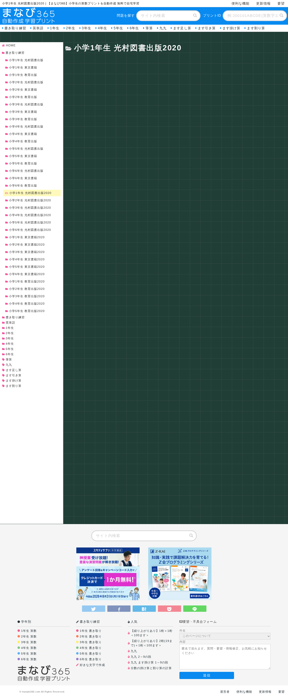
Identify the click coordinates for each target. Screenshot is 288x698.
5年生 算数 (29, 653)
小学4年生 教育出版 (23, 141)
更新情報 (263, 3)
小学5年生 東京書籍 (23, 156)
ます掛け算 (231, 28)
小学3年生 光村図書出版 (26, 104)
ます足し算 (182, 28)
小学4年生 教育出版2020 (27, 303)
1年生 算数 (29, 630)
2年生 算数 (29, 636)
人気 (134, 621)
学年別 (26, 621)
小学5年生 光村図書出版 (26, 148)
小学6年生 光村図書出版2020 (30, 229)
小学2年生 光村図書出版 (26, 82)
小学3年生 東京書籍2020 (27, 252)
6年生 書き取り (91, 659)
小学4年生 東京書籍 (23, 134)
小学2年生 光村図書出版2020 (30, 200)
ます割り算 (256, 28)
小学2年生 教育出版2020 (27, 288)
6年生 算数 (29, 659)
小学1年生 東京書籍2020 (27, 237)
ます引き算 (207, 28)
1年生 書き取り (91, 630)
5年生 (118, 28)
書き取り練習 (15, 28)
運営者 (225, 691)
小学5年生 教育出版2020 (27, 311)
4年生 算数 (29, 648)
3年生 (86, 28)
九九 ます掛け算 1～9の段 (149, 662)
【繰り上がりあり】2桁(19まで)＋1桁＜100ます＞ (151, 643)
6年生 (134, 28)
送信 (206, 675)
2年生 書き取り (91, 636)
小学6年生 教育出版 (23, 185)
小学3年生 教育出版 (23, 119)
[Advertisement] (176, 83)
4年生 (102, 28)
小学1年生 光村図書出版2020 (30, 193)
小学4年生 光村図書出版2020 (30, 215)
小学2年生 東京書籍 (23, 89)
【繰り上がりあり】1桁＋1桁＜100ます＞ (151, 633)
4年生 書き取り (91, 648)
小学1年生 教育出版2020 (27, 281)
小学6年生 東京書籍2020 (27, 274)
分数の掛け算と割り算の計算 (151, 668)
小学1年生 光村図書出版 (26, 60)
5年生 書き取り (91, 653)
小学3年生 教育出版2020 (27, 296)
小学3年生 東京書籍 (23, 111)
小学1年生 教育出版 (23, 75)
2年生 (70, 28)
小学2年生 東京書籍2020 (27, 244)
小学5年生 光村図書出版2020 (30, 222)
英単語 (38, 28)
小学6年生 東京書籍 (23, 178)
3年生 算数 (29, 642)
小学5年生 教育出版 (23, 163)
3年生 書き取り (91, 642)
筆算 (149, 28)
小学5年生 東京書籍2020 (27, 266)
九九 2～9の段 (141, 656)
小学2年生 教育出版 (23, 97)
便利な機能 (240, 3)
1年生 (54, 28)
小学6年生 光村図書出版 (26, 170)
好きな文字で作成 (92, 665)
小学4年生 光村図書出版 (26, 126)
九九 (163, 28)
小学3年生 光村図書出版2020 (30, 207)
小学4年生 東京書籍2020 (27, 259)
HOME (11, 45)
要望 (281, 3)
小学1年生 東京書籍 (23, 67)
